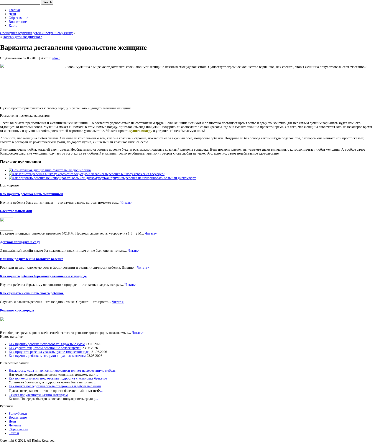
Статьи (14, 433)
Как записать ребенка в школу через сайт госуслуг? (126, 174)
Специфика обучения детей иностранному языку (36, 33)
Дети (12, 14)
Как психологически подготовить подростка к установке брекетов (58, 378)
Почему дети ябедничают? (22, 37)
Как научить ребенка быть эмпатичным (31, 194)
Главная (14, 10)
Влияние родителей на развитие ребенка (31, 259)
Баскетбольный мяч (16, 211)
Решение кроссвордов (17, 310)
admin (56, 58)
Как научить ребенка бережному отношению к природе (43, 276)
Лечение (15, 425)
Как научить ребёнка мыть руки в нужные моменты (47, 356)
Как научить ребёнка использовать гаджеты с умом (47, 344)
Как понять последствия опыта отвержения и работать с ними (55, 386)
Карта (13, 25)
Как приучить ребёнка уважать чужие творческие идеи (49, 352)
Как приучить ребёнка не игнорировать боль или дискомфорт (150, 178)
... (96, 374)
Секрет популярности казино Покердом (38, 395)
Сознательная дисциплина (71, 170)
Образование (18, 18)
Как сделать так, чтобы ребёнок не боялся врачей (45, 348)
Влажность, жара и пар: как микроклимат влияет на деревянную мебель (62, 370)
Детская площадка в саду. (20, 242)
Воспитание (18, 21)
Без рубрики (18, 413)
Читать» (126, 202)
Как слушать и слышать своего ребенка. (32, 293)
